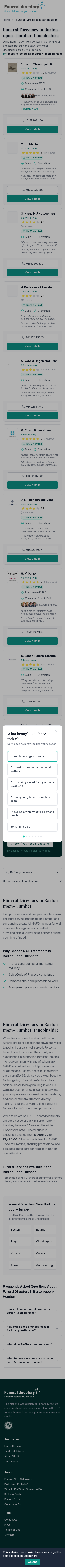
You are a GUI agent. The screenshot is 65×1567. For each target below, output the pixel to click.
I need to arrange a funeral (27, 756)
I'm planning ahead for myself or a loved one (32, 784)
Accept (32, 1561)
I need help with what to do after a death (32, 813)
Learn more (31, 1555)
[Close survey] (56, 731)
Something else (20, 826)
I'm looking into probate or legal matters (30, 769)
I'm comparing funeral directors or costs (31, 798)
